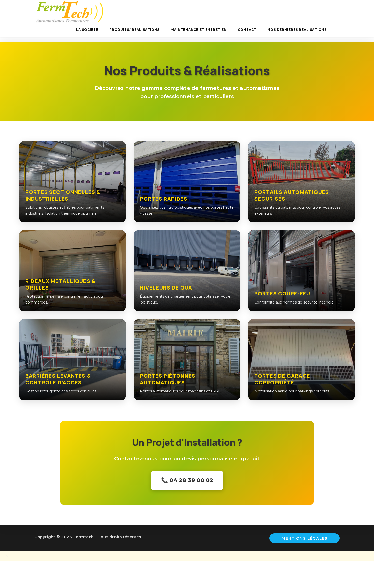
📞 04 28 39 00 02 (187, 480)
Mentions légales (304, 538)
